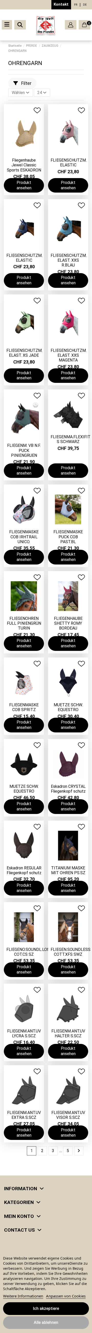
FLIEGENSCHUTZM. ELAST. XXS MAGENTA (69, 355)
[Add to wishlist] (37, 110)
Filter (25, 83)
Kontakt (61, 4)
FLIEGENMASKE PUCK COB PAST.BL (68, 536)
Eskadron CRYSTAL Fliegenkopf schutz (68, 789)
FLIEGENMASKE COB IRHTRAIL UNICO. (24, 536)
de (85, 4)
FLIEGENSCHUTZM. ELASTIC (69, 162)
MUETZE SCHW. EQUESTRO (68, 707)
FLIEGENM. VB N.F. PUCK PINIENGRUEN (24, 450)
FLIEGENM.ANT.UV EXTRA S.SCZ (24, 1115)
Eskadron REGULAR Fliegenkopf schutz (24, 870)
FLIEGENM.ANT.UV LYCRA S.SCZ (24, 1033)
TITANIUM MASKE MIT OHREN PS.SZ (68, 870)
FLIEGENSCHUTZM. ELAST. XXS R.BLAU (69, 260)
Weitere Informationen (23, 1295)
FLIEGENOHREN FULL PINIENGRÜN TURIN (24, 623)
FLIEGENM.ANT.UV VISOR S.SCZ (68, 1115)
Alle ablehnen (46, 1322)
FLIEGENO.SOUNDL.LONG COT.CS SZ (29, 952)
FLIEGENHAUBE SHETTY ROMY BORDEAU (68, 623)
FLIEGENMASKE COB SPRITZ (24, 707)
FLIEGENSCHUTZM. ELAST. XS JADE (24, 353)
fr (75, 4)
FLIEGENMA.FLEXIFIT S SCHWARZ (70, 439)
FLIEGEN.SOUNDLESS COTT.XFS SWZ (70, 952)
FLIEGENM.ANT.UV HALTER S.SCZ (68, 1033)
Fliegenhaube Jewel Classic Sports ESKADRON (24, 165)
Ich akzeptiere (46, 1308)
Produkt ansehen (24, 185)
